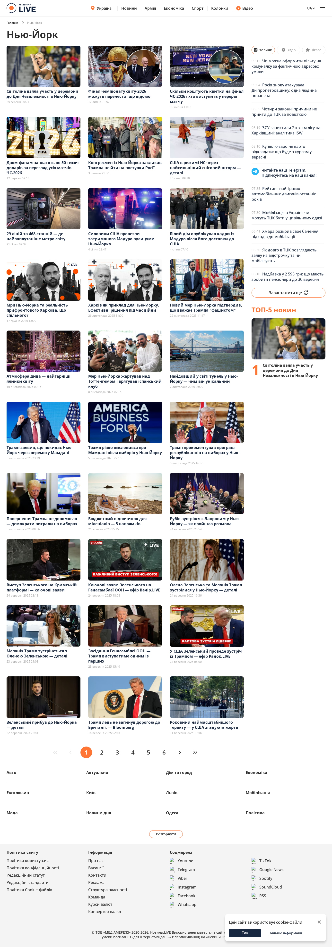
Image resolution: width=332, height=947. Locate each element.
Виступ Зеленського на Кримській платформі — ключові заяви (42, 587)
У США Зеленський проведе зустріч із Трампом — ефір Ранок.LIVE (206, 653)
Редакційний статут (26, 875)
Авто (11, 772)
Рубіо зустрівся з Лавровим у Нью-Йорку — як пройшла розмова (205, 521)
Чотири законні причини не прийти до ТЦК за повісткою (284, 111)
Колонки (219, 8)
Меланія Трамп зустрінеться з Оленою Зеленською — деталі (37, 653)
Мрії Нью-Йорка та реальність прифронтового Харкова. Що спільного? (37, 310)
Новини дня (98, 812)
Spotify (265, 878)
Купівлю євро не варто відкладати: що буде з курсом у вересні (282, 152)
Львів (171, 792)
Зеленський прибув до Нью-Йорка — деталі (42, 725)
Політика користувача (28, 860)
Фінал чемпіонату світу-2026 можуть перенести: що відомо (119, 94)
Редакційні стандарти (28, 882)
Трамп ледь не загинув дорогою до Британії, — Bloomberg (124, 725)
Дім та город (179, 772)
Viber (182, 878)
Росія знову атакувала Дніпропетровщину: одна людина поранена (284, 90)
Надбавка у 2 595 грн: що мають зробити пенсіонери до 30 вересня (288, 276)
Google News (271, 869)
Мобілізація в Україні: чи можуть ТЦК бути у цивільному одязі (287, 215)
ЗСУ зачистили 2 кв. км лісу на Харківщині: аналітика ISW (286, 130)
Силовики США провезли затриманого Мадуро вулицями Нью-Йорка (121, 239)
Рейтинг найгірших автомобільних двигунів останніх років (284, 194)
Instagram (187, 887)
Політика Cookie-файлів (29, 889)
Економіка (174, 8)
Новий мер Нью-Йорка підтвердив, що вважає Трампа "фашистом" (206, 307)
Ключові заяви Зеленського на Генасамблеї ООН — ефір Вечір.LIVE (124, 587)
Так (245, 933)
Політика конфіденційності (33, 868)
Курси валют (100, 904)
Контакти (97, 875)
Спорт (197, 8)
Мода (12, 812)
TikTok (265, 861)
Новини (129, 8)
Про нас (96, 860)
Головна (12, 23)
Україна (104, 8)
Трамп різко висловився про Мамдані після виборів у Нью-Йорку (125, 450)
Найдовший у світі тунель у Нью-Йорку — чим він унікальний (204, 379)
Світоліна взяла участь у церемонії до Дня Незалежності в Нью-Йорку (42, 94)
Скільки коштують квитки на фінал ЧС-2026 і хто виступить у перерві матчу (207, 96)
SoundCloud (270, 887)
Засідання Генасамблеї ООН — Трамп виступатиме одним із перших (119, 656)
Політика (255, 812)
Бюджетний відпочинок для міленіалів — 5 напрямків (117, 521)
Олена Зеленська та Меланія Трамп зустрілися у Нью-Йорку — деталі (206, 587)
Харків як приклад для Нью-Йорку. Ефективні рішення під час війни (123, 307)
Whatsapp (187, 904)
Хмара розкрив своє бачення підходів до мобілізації (285, 234)
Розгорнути (166, 834)
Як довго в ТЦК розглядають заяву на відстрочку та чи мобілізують (284, 255)
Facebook (186, 895)
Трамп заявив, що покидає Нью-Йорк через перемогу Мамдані (40, 450)
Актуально (97, 772)
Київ (91, 792)
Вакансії (96, 868)
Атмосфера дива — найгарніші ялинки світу (38, 379)
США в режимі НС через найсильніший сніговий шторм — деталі (205, 167)
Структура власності (107, 889)
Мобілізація (258, 792)
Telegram (186, 869)
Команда (96, 897)
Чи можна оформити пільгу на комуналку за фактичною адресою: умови (286, 66)
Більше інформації (286, 933)
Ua (309, 8)
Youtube (185, 861)
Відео (247, 8)
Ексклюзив (18, 792)
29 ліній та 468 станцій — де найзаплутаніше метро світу (36, 236)
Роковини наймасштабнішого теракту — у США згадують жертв (204, 725)
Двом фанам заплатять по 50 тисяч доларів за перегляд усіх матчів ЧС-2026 (43, 167)
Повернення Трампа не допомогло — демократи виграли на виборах (42, 521)
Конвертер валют (105, 911)
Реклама (96, 882)
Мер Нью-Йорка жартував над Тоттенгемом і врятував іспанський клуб (125, 381)
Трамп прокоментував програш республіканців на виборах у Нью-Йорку (204, 452)
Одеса (172, 812)
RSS (262, 895)
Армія (150, 8)
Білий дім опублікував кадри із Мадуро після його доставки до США (202, 239)
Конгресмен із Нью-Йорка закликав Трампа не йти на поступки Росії (125, 165)
